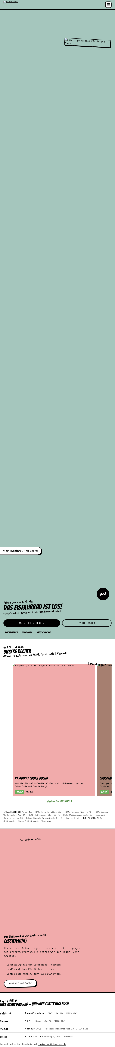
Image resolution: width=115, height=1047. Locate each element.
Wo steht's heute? (31, 623)
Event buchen (87, 623)
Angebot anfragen (20, 983)
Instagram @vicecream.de (52, 1044)
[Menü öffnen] (108, 4)
